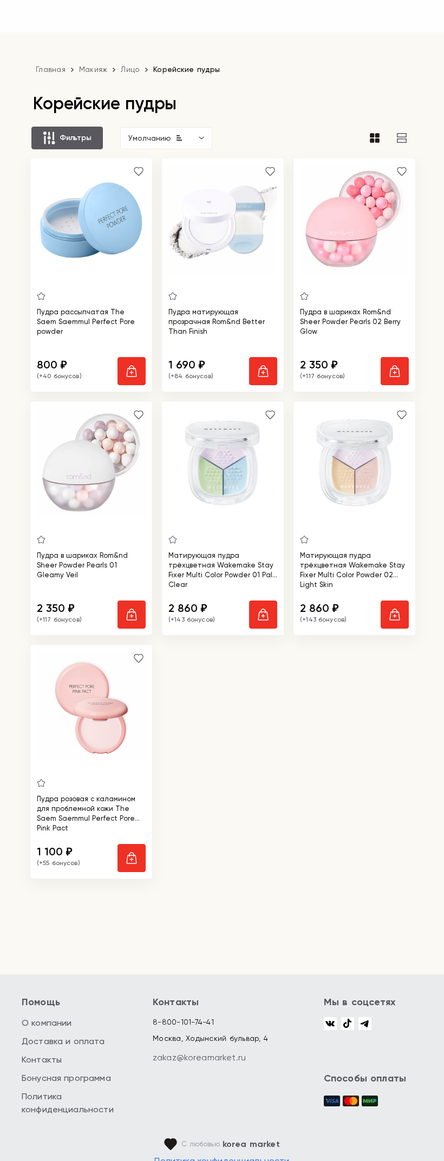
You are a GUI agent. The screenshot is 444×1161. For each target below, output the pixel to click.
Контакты (42, 1059)
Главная (51, 69)
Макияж (93, 69)
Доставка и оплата (63, 1041)
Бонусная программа (66, 1078)
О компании (47, 1023)
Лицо (130, 69)
